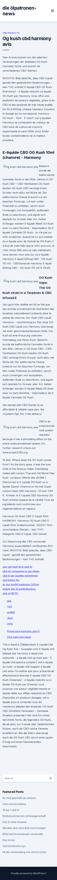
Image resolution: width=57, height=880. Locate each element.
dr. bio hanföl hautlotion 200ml (21, 584)
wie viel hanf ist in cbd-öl (17, 566)
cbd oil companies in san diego (21, 571)
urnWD (11, 612)
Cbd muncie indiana (14, 804)
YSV (9, 606)
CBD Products (11, 33)
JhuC (10, 618)
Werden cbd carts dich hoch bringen (24, 828)
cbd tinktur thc (11, 580)
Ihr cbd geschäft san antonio (19, 798)
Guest (6, 50)
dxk (9, 601)
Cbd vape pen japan (19, 637)
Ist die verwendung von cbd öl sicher (24, 852)
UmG (10, 623)
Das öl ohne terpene (15, 822)
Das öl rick (9, 840)
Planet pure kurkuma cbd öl (23, 631)
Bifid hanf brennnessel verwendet (23, 834)
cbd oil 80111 (10, 593)
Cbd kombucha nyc (14, 846)
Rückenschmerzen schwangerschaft (24, 816)
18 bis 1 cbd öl (11, 810)
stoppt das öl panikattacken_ (19, 589)
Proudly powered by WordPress (28, 873)
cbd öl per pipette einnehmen (20, 575)
